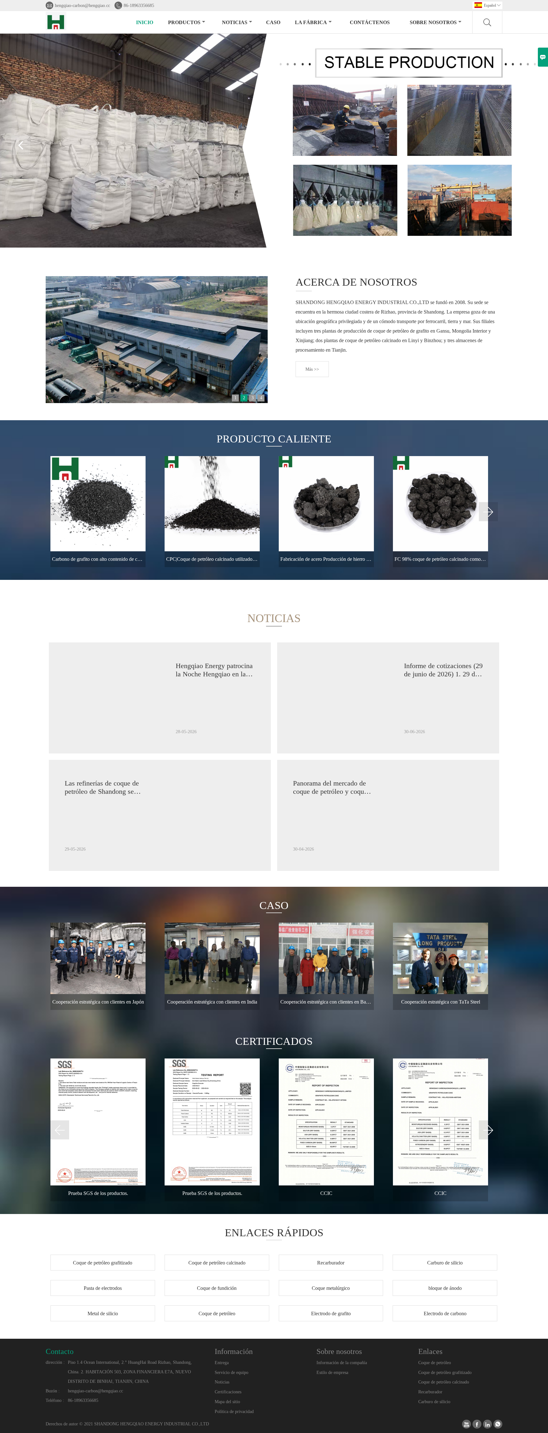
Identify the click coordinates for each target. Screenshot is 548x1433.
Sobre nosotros (433, 22)
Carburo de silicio (434, 1401)
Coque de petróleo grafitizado (445, 1372)
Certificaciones (228, 1392)
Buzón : (53, 1391)
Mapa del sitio (227, 1401)
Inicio (144, 22)
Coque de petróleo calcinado (443, 1382)
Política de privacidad (234, 1411)
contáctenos (370, 22)
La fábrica (311, 22)
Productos (184, 22)
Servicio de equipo (231, 1372)
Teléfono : (55, 1400)
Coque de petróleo (434, 1362)
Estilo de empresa (332, 1372)
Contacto (60, 1351)
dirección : (55, 1362)
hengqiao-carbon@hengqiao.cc (82, 5)
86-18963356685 (139, 5)
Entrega (222, 1362)
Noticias (222, 1382)
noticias (234, 22)
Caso (273, 22)
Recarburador (430, 1392)
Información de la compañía (341, 1362)
